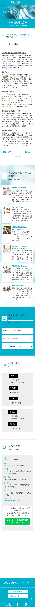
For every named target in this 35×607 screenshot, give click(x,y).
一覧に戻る (17, 156)
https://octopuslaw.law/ (12, 501)
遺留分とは (5, 72)
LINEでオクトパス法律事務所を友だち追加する (17, 521)
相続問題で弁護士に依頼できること (14, 53)
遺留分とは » (29, 152)
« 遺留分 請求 (6, 152)
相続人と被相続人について (11, 130)
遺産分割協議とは (8, 92)
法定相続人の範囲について (11, 111)
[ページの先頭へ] (32, 598)
